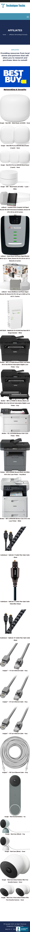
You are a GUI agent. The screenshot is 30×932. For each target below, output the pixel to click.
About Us (7, 929)
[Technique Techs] (13, 6)
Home (5, 35)
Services (15, 929)
